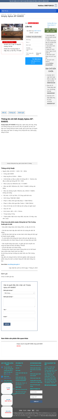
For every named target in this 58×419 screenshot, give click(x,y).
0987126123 (37, 30)
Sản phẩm (9, 14)
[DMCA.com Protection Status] (48, 396)
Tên (5, 309)
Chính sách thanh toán (35, 365)
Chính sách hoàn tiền (35, 378)
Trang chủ (3, 14)
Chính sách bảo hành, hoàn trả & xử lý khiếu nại (35, 369)
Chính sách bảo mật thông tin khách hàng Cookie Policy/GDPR (21, 378)
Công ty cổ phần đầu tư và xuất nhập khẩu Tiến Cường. (26, 412)
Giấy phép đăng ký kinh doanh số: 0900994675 (8, 382)
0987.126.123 (7, 378)
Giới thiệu (18, 370)
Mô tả (4, 112)
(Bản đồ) (8, 374)
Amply (14, 14)
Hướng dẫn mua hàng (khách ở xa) (51, 25)
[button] (2, 5)
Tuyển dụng (19, 365)
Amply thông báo (21, 14)
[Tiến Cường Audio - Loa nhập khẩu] (8, 5)
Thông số (12, 112)
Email (5, 316)
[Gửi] (55, 10)
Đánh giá (21, 112)
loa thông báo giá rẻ (14, 264)
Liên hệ (17, 368)
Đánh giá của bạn (8, 290)
